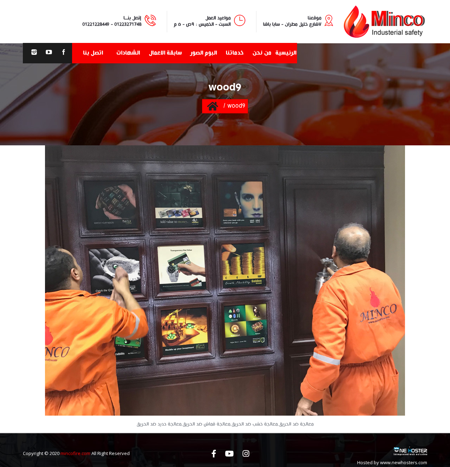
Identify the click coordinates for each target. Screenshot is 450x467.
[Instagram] (34, 53)
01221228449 (95, 24)
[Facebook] (63, 53)
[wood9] (225, 280)
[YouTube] (48, 53)
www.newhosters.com (403, 462)
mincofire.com (75, 453)
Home (212, 105)
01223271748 (127, 24)
